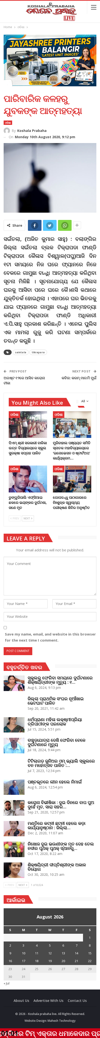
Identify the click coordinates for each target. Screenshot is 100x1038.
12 (50, 953)
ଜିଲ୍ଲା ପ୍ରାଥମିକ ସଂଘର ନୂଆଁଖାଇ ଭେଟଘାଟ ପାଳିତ (56, 701)
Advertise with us (48, 1000)
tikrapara (38, 352)
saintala (20, 352)
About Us (21, 1000)
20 (63, 961)
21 (76, 961)
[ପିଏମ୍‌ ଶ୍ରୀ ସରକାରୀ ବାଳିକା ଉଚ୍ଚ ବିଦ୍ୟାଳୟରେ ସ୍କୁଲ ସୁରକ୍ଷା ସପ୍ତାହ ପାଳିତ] (28, 424)
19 (50, 961)
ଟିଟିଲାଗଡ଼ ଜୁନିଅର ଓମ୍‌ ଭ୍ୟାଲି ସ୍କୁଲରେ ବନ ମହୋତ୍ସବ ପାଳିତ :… (61, 763)
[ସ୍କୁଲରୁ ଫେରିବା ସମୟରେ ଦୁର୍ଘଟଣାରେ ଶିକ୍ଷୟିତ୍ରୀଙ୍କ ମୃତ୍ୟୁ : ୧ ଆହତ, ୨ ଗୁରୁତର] (14, 683)
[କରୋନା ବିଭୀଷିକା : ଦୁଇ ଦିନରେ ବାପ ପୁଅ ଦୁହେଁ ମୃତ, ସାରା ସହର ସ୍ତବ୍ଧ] (14, 808)
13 (63, 953)
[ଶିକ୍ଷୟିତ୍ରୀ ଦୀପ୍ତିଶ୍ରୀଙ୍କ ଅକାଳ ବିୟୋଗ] (14, 870)
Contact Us (77, 1000)
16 (10, 961)
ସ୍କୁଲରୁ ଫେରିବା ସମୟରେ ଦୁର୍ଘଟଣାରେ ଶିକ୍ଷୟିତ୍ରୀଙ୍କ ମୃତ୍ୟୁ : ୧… (60, 680)
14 (76, 953)
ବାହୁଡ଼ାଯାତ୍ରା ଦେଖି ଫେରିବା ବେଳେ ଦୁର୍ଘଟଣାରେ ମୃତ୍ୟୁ (56, 742)
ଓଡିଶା (8, 122)
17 (23, 961)
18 (36, 961)
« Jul (6, 983)
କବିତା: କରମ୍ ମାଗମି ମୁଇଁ (79, 377)
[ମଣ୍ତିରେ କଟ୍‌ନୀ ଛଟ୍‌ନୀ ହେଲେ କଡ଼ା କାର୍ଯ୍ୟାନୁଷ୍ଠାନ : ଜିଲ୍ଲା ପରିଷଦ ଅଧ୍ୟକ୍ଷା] (14, 829)
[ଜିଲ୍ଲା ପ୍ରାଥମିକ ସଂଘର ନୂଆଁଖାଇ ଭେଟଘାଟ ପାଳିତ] (14, 704)
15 (90, 953)
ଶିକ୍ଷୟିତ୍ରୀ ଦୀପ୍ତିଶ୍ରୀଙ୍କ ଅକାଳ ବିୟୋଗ (57, 867)
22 (90, 961)
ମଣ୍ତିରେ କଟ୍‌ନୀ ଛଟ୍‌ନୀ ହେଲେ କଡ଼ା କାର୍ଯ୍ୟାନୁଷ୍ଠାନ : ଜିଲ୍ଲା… (56, 825)
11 (36, 953)
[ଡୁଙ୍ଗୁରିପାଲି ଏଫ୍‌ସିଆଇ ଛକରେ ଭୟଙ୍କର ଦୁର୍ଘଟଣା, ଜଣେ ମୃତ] (28, 479)
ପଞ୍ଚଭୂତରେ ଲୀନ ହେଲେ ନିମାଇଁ (55, 782)
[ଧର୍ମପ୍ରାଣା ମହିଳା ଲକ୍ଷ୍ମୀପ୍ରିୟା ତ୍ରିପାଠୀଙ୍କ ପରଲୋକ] (14, 725)
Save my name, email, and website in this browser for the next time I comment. (50, 637)
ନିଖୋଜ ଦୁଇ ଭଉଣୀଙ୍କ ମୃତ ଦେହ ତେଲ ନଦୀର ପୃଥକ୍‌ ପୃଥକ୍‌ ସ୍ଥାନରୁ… (61, 846)
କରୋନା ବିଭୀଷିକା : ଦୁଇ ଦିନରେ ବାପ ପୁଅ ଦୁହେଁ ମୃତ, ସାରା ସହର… (61, 804)
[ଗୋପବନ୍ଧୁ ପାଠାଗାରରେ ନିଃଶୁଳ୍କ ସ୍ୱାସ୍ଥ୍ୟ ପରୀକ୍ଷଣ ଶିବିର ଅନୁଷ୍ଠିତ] (72, 479)
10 (23, 953)
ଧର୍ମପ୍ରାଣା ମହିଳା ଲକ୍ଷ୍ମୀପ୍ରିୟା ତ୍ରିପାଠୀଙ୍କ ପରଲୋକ (55, 721)
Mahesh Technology (61, 1021)
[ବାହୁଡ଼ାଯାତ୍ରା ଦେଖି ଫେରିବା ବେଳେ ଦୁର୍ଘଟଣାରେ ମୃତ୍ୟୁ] (14, 745)
